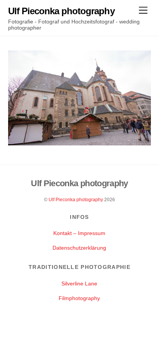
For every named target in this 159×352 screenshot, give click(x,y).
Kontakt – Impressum (79, 233)
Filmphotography (79, 298)
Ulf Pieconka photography (76, 199)
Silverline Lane (79, 283)
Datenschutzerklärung (79, 248)
